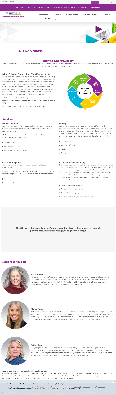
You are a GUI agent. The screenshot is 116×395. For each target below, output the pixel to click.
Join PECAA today (85, 373)
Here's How (95, 7)
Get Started (95, 2)
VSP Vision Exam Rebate (8, 1)
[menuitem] (20, 14)
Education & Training (90, 14)
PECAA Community (50, 19)
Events (106, 14)
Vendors (56, 14)
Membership (43, 14)
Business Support (71, 14)
